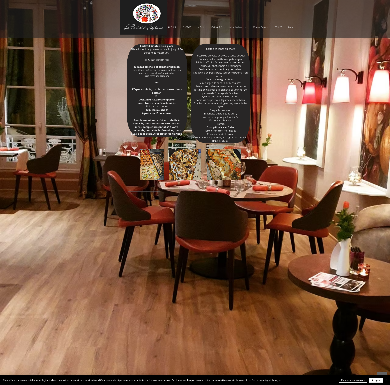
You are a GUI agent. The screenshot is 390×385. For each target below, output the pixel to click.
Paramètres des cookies (353, 380)
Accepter (376, 380)
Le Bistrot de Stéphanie (143, 27)
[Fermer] (386, 380)
